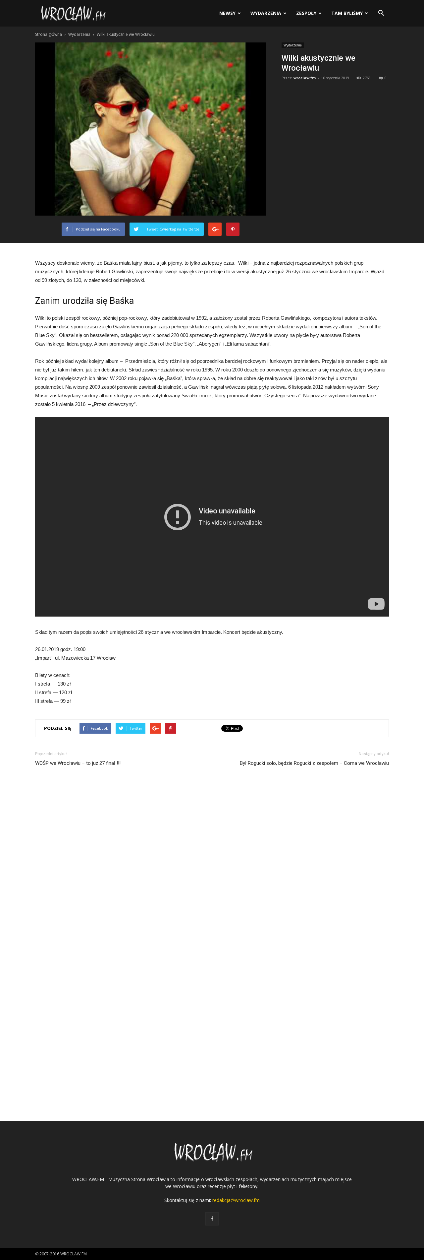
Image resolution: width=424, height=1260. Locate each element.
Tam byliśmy (347, 13)
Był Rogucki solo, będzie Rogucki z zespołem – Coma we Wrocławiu (314, 763)
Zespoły (306, 13)
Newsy (227, 13)
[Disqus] (212, 864)
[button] (381, 13)
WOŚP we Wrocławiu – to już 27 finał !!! (78, 763)
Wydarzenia (265, 13)
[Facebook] (212, 1219)
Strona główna (48, 34)
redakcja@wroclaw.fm (236, 1200)
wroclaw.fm (304, 77)
